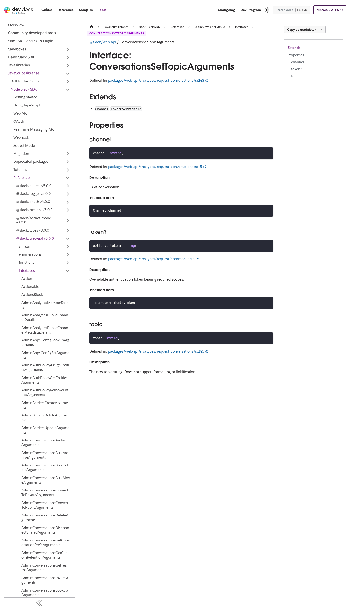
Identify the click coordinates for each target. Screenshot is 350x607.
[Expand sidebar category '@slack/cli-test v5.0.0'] (68, 186)
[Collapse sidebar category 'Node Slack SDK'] (68, 89)
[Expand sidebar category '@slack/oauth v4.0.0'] (68, 202)
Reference (66, 10)
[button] (39, 49)
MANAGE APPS (328, 10)
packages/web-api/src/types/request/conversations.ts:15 (155, 166)
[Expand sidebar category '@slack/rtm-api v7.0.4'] (68, 210)
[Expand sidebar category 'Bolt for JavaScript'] (68, 81)
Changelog (226, 10)
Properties (296, 55)
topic (295, 76)
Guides (46, 10)
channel (297, 62)
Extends (294, 48)
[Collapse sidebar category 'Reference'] (68, 178)
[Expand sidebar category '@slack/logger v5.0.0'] (68, 193)
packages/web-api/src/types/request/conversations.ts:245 (156, 351)
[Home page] (91, 26)
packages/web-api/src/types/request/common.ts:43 (151, 259)
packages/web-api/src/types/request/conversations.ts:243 (156, 80)
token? (296, 69)
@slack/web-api (102, 42)
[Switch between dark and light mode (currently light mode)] (267, 10)
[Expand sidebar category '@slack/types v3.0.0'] (68, 230)
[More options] (322, 29)
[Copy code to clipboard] (267, 153)
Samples (86, 10)
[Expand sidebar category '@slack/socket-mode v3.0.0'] (68, 220)
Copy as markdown (301, 29)
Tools (102, 10)
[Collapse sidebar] (39, 602)
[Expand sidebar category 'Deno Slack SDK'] (68, 57)
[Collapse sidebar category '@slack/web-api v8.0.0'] (68, 238)
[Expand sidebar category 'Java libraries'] (68, 65)
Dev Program (250, 10)
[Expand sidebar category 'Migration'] (68, 153)
